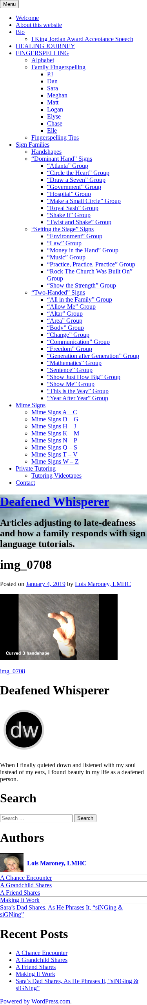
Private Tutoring (36, 468)
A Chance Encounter (26, 877)
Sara (52, 88)
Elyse (54, 116)
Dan (52, 81)
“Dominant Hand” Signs (61, 158)
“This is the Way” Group (78, 391)
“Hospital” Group (69, 194)
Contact (25, 482)
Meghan (57, 95)
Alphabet (42, 60)
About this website (39, 25)
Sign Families (32, 144)
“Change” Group (68, 334)
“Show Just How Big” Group (83, 377)
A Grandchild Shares (26, 885)
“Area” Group (64, 320)
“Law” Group (64, 243)
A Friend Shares (20, 892)
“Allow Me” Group (71, 306)
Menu (9, 4)
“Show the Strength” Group (81, 285)
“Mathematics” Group (74, 363)
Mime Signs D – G (54, 419)
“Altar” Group (65, 313)
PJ (50, 74)
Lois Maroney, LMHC (103, 584)
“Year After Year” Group (77, 398)
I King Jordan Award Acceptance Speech (82, 39)
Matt (52, 102)
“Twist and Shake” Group (79, 222)
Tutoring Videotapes (56, 475)
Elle (52, 130)
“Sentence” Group (70, 370)
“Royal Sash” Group (72, 208)
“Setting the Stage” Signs (62, 229)
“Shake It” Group (69, 215)
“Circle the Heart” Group (78, 172)
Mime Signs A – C (54, 412)
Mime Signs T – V (54, 454)
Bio (20, 32)
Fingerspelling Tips (55, 137)
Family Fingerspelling (58, 67)
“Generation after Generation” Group (93, 355)
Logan (55, 109)
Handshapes (46, 151)
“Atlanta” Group (67, 165)
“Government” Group (74, 186)
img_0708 (12, 671)
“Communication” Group (78, 341)
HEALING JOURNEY (45, 46)
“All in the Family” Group (79, 299)
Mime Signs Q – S (54, 447)
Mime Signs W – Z (55, 461)
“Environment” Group (74, 236)
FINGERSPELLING (42, 53)
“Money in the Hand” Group (82, 250)
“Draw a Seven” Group (76, 179)
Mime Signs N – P (54, 440)
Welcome (27, 17)
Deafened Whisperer (54, 501)
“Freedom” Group (69, 348)
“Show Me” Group (70, 384)
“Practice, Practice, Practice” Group (91, 264)
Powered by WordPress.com (35, 1001)
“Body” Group (65, 327)
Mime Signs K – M (55, 433)
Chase (54, 123)
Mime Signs (30, 405)
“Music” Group (66, 257)
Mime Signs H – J (53, 426)
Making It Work (20, 900)
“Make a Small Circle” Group (84, 201)
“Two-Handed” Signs (58, 292)
